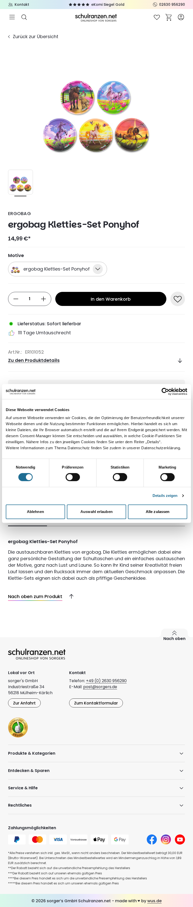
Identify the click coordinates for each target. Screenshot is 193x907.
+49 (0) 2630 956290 (106, 681)
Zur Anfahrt (24, 703)
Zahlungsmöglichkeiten (32, 828)
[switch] (73, 477)
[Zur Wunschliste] (157, 17)
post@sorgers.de (100, 687)
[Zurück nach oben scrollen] (69, 597)
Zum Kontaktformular (96, 703)
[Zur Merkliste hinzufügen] (177, 299)
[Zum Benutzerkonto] (181, 17)
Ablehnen (35, 511)
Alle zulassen (157, 511)
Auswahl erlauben (96, 511)
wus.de (154, 901)
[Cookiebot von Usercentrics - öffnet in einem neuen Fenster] (165, 391)
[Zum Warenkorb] (169, 17)
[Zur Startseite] (96, 17)
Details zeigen (165, 495)
